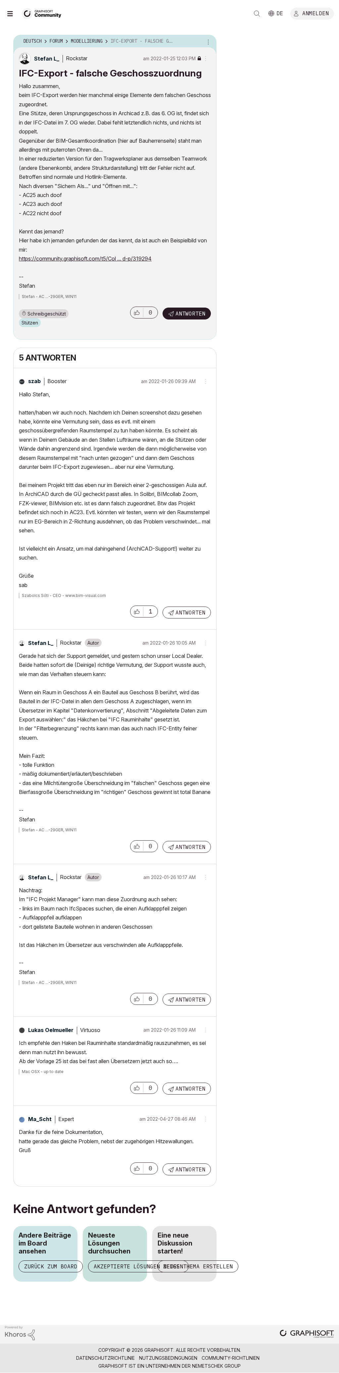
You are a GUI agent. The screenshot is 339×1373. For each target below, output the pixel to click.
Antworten (190, 313)
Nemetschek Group (216, 1366)
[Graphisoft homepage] (307, 1334)
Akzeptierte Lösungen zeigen (138, 1266)
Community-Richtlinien (231, 1358)
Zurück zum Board (50, 1266)
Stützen (30, 322)
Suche (257, 13)
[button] (136, 312)
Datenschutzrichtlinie (105, 1358)
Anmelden (315, 13)
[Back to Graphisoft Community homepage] (44, 13)
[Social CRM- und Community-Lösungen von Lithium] (20, 1332)
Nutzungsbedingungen (168, 1358)
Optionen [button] (207, 41)
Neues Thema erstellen (198, 1266)
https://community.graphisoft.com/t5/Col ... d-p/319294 (85, 258)
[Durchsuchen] (13, 13)
